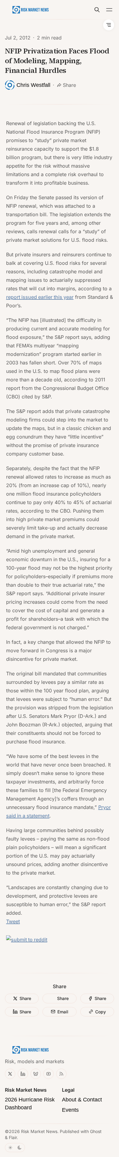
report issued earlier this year (40, 297)
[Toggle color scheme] (15, 1147)
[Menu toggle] (109, 10)
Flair (13, 1137)
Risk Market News (39, 1131)
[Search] (97, 10)
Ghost (96, 1131)
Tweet (13, 921)
